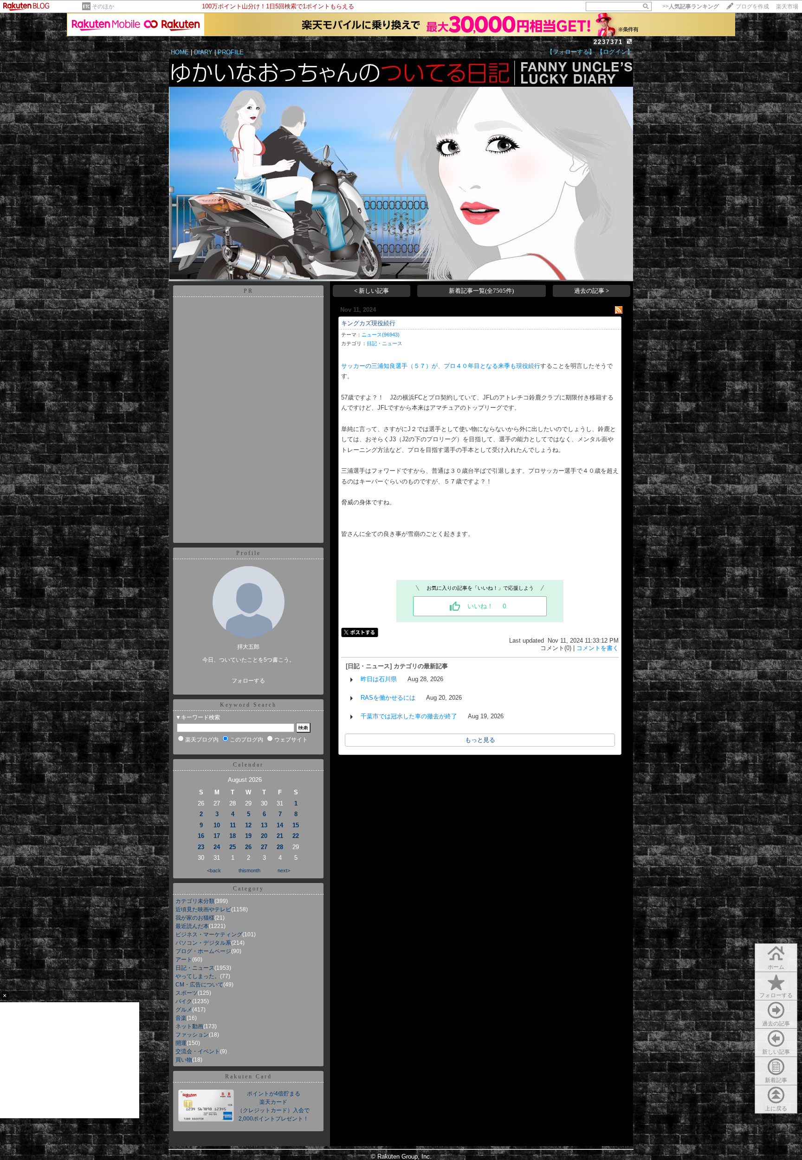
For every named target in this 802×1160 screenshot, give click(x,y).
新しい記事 (776, 1052)
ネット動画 (189, 1026)
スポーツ (186, 993)
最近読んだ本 (192, 926)
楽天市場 (787, 6)
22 (295, 835)
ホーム (776, 967)
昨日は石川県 (379, 679)
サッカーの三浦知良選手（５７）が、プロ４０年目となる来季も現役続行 (440, 365)
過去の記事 (776, 1023)
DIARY (203, 52)
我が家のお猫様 (194, 918)
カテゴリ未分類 (194, 901)
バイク (183, 1001)
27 (264, 847)
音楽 (181, 1018)
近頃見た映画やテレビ (203, 909)
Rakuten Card (248, 1076)
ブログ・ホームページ (203, 951)
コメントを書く (597, 647)
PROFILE (231, 52)
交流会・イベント (197, 1051)
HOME (180, 52)
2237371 (608, 42)
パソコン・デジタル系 (203, 943)
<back (214, 870)
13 (264, 825)
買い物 (183, 1060)
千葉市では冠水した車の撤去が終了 (409, 716)
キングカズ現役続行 (368, 323)
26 (248, 847)
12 (248, 825)
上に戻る (776, 1108)
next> (284, 870)
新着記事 (776, 1080)
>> (690, 6)
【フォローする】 (571, 51)
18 (232, 835)
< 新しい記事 (371, 290)
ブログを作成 (752, 6)
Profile (248, 553)
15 (295, 825)
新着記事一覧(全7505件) (481, 290)
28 (280, 847)
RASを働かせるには (388, 697)
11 (233, 825)
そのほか (103, 6)
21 (280, 835)
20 (264, 835)
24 (216, 847)
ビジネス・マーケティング (208, 934)
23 (201, 847)
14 (280, 825)
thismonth (249, 870)
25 (232, 847)
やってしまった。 (197, 976)
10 (216, 825)
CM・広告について (199, 984)
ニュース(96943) (381, 334)
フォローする (776, 995)
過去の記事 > (591, 290)
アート (183, 959)
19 (248, 835)
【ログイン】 (615, 51)
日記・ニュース (194, 968)
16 (201, 835)
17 (216, 835)
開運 (181, 1043)
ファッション (192, 1034)
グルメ (183, 1009)
